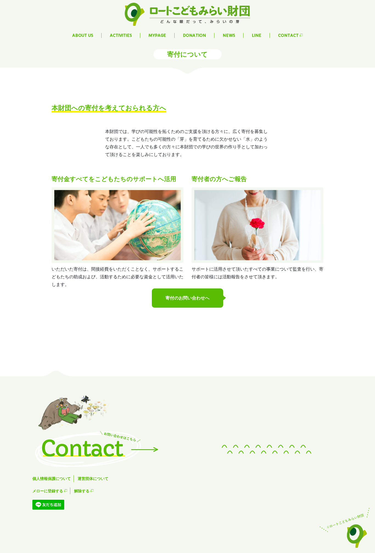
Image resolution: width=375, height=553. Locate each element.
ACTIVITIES (121, 35)
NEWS (229, 35)
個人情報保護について (51, 478)
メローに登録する (48, 491)
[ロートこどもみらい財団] (187, 14)
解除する (82, 491)
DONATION (194, 35)
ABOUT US (82, 35)
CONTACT (289, 35)
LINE (256, 35)
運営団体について (93, 478)
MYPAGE (157, 35)
